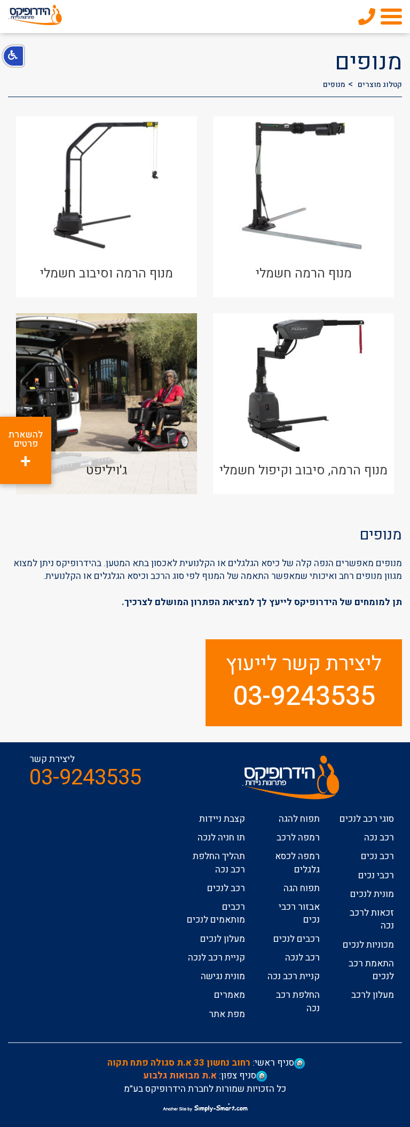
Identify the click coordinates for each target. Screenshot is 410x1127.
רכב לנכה (302, 957)
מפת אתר (227, 1014)
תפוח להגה (299, 819)
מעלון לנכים (222, 939)
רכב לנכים (226, 888)
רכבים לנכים (296, 939)
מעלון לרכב (372, 995)
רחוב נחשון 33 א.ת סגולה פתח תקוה (178, 1062)
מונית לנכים (372, 894)
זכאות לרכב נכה (372, 919)
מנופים (334, 84)
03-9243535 (304, 697)
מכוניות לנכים (368, 944)
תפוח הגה (301, 888)
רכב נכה (379, 837)
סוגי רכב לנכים (367, 819)
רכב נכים (377, 856)
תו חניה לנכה (221, 837)
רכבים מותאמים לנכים (216, 913)
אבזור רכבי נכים (299, 913)
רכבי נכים (376, 875)
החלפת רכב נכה (298, 1001)
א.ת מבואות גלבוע (180, 1075)
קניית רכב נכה (293, 976)
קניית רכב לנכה (216, 957)
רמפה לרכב (298, 837)
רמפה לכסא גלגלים (297, 863)
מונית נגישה (223, 976)
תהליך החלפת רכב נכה (219, 863)
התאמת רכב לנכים (371, 970)
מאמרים (229, 995)
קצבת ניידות (222, 819)
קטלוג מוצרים (380, 84)
